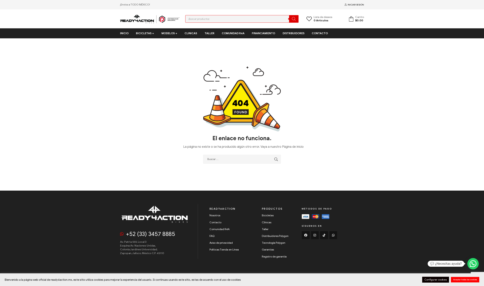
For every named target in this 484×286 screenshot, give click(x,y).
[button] (473, 263)
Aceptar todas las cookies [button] (465, 279)
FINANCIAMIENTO (263, 33)
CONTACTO (320, 33)
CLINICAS (191, 33)
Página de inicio (293, 147)
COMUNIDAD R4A (233, 33)
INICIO (124, 33)
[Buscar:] (242, 159)
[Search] (294, 19)
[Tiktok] (324, 235)
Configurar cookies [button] (435, 279)
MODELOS (168, 33)
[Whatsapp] (333, 235)
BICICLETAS (143, 33)
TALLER (209, 33)
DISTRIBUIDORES (293, 33)
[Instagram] (315, 235)
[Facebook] (306, 235)
